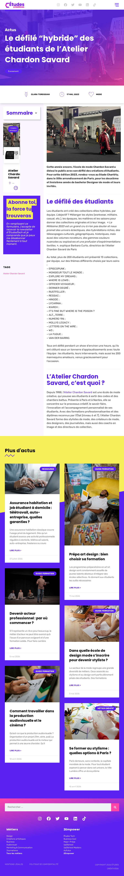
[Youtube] (80, 5)
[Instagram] (58, 5)
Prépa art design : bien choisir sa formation (88, 556)
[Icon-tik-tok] (94, 5)
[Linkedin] (87, 5)
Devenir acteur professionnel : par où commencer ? (28, 618)
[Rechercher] (115, 807)
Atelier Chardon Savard (14, 273)
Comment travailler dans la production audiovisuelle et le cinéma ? (32, 718)
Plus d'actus (20, 450)
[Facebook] (65, 5)
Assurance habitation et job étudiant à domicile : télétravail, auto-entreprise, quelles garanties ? (31, 512)
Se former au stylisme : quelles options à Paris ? (90, 750)
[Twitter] (73, 5)
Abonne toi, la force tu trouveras (21, 209)
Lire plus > (15, 550)
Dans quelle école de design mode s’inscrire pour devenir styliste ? (89, 655)
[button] (36, 113)
